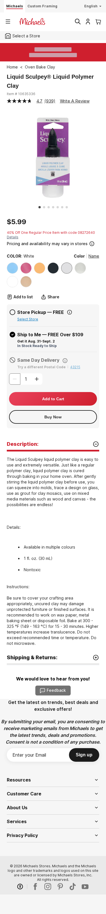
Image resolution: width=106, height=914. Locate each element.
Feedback (56, 690)
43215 (75, 367)
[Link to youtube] (85, 886)
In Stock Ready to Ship (37, 346)
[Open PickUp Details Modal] (69, 312)
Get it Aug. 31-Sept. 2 (36, 341)
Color (79, 256)
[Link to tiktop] (72, 886)
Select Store (27, 319)
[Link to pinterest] (60, 886)
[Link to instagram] (47, 886)
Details (12, 237)
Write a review (75, 101)
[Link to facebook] (35, 886)
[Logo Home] (32, 21)
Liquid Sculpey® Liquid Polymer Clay (50, 81)
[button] (52, 243)
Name (93, 256)
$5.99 (16, 222)
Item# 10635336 (21, 94)
